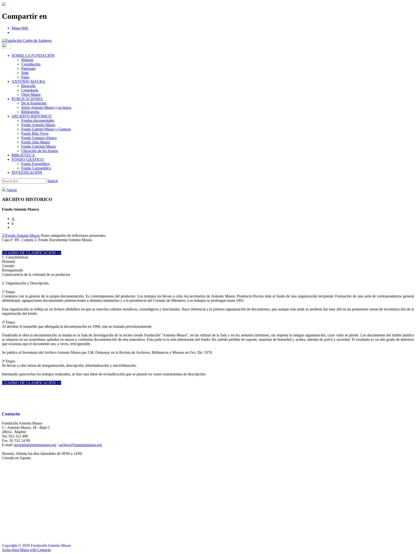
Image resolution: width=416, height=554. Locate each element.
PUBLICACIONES (27, 99)
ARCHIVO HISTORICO (32, 116)
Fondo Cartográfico (36, 168)
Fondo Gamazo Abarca (39, 138)
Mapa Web (20, 28)
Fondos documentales (37, 120)
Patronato (28, 68)
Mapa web (28, 550)
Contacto (43, 550)
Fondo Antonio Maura (38, 125)
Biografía (28, 86)
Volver (11, 190)
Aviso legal (11, 550)
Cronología (29, 90)
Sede (25, 73)
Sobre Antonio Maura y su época (46, 107)
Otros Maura (30, 94)
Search (52, 181)
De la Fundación (33, 103)
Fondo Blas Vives (34, 133)
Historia (27, 60)
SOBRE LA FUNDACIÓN (33, 55)
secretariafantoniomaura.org (35, 445)
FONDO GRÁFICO (28, 159)
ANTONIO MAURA (28, 81)
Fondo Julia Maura (35, 142)
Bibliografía (30, 112)
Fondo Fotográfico (35, 164)
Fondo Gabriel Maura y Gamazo (46, 129)
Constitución (30, 64)
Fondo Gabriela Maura (38, 146)
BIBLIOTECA (23, 155)
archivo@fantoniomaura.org (80, 445)
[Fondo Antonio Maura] (21, 235)
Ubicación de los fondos (39, 151)
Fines (25, 77)
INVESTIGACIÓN (27, 172)
